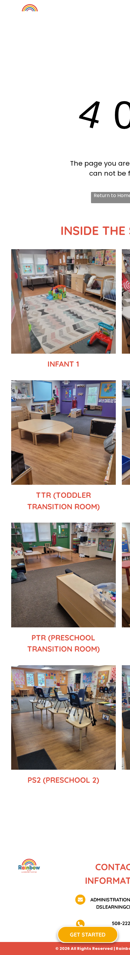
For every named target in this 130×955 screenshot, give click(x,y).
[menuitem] (76, 24)
